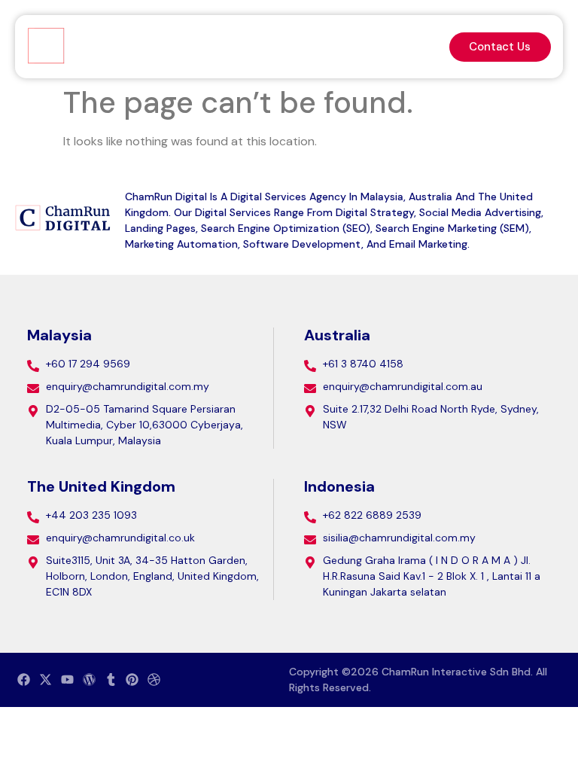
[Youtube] (68, 680)
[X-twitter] (46, 680)
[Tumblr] (111, 680)
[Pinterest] (132, 680)
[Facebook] (24, 680)
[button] (421, 47)
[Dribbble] (154, 680)
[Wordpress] (89, 680)
